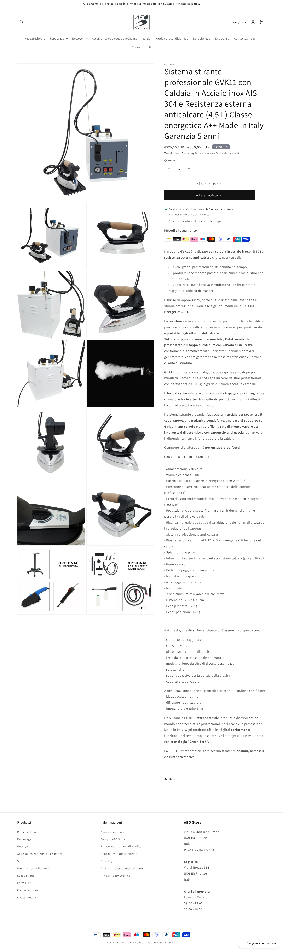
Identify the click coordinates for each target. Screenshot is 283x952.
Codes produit (26, 897)
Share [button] (172, 779)
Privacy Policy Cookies (115, 875)
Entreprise (24, 883)
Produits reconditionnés (33, 868)
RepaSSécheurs (27, 832)
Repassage (24, 839)
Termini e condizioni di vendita (121, 846)
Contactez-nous (27, 890)
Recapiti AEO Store (113, 839)
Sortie (21, 861)
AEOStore (121, 942)
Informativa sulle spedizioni (119, 854)
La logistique (26, 875)
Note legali (108, 861)
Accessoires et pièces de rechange (40, 854)
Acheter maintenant (210, 195)
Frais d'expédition (192, 153)
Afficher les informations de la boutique (196, 221)
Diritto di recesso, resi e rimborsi (122, 868)
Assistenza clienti (112, 832)
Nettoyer (23, 846)
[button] (21, 22)
